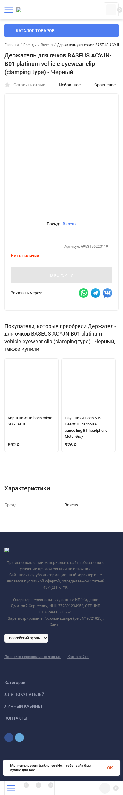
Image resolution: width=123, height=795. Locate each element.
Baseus (47, 45)
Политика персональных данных (32, 657)
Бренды (29, 45)
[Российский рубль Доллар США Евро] (26, 637)
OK (110, 768)
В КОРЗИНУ (61, 275)
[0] (111, 9)
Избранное (70, 84)
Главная (11, 45)
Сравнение (105, 84)
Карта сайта (78, 657)
